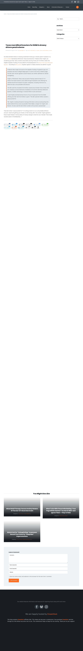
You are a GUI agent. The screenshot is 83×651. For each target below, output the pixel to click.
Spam (66, 515)
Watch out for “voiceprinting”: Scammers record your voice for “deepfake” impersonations (22, 534)
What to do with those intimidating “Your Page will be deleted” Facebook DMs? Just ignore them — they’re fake (61, 511)
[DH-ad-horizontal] (28, 148)
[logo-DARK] (12, 5)
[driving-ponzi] (22, 18)
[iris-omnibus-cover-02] (28, 171)
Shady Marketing (27, 513)
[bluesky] (75, 2)
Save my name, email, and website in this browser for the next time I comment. (31, 576)
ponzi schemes (46, 50)
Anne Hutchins (22, 50)
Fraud (19, 513)
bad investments (31, 50)
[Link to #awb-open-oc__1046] (77, 7)
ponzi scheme (7, 58)
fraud (41, 50)
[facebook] (72, 2)
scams (50, 50)
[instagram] (78, 2)
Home (5, 13)
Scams (22, 513)
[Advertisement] (26, 135)
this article (18, 64)
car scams (37, 50)
